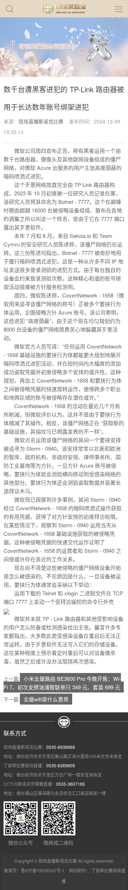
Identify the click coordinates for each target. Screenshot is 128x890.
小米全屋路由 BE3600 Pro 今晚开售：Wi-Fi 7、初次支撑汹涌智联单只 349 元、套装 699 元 (62, 683)
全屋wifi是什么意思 (46, 699)
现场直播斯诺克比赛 (40, 121)
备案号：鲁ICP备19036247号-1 (34, 870)
